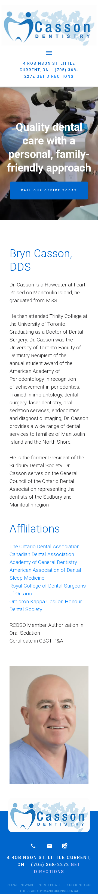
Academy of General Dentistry (43, 562)
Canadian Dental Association (42, 554)
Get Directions (55, 76)
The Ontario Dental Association (44, 546)
